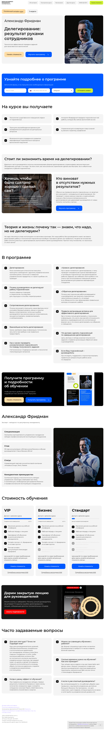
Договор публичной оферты (9, 705)
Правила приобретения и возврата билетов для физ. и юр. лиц (19, 710)
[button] (33, 3)
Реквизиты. (28, 709)
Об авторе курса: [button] (75, 49)
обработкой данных (83, 724)
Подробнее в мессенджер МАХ (17, 572)
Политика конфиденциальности (10, 707)
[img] (52, 602)
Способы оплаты (6, 712)
